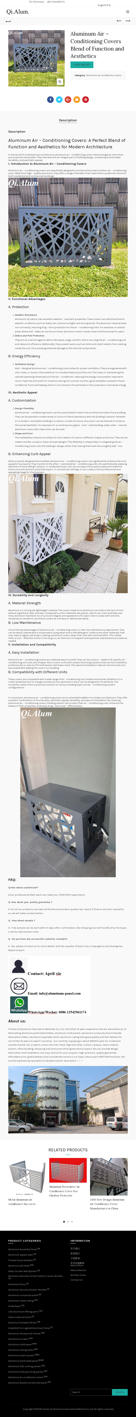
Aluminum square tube (20, 1254)
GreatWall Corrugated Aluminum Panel (29, 1328)
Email (76, 99)
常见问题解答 (77, 1263)
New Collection (78, 1270)
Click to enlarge (60, 82)
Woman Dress (78, 1275)
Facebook (50, 99)
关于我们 (75, 1248)
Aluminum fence (17, 1284)
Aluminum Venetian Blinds (22, 1322)
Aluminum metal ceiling (21, 1300)
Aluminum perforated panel (23, 1360)
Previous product (119, 21)
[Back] (8, 21)
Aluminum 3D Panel (19, 1265)
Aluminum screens (18, 1339)
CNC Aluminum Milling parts (23, 1311)
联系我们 (75, 1253)
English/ (102, 5)
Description (68, 120)
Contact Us (76, 1279)
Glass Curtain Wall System (22, 1271)
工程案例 (75, 1258)
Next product (128, 21)
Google (68, 99)
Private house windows (20, 1260)
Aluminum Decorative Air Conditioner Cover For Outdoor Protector (64, 1191)
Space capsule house (19, 1317)
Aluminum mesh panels (21, 1355)
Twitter (59, 99)
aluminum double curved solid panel (27, 1382)
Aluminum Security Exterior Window (27, 1289)
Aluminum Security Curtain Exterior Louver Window (35, 1276)
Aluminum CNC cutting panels (24, 1366)
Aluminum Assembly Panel (22, 1249)
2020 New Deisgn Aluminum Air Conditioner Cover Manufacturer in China (107, 1204)
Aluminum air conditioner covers (103, 75)
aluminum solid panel (20, 1344)
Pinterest (85, 99)
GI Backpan (14, 1306)
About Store (76, 1265)
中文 (108, 5)
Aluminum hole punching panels (25, 1371)
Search (119, 1392)
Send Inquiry (82, 64)
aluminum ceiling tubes (21, 1350)
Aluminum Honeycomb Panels (24, 1333)
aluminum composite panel (23, 1295)
